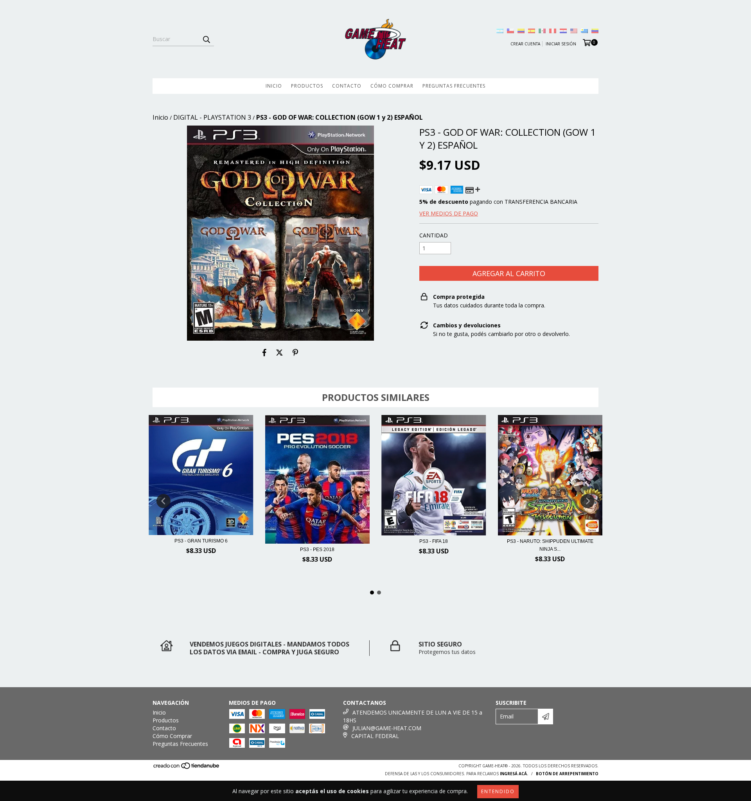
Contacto (346, 86)
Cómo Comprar (391, 86)
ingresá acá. (514, 773)
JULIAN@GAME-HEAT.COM (386, 728)
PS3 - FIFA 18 (433, 541)
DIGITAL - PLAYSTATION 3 (212, 117)
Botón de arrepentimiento (567, 773)
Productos (307, 86)
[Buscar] (206, 39)
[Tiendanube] (187, 767)
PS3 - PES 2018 (317, 549)
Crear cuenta (525, 44)
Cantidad (433, 235)
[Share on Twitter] (279, 352)
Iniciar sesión (561, 44)
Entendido (498, 791)
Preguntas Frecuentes (453, 86)
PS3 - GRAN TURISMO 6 (201, 541)
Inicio (274, 86)
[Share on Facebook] (264, 352)
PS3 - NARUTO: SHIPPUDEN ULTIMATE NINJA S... (550, 545)
